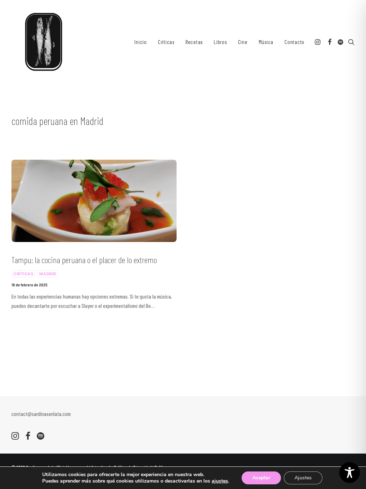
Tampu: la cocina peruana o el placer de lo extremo (84, 260)
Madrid (47, 273)
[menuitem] (140, 42)
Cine (243, 42)
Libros (220, 42)
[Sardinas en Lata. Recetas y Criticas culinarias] (43, 42)
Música (266, 42)
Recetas (194, 42)
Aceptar (261, 477)
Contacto (295, 42)
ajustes (220, 481)
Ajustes (303, 477)
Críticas (166, 42)
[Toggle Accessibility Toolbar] (349, 472)
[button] (318, 42)
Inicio (140, 42)
